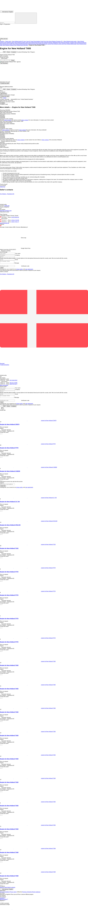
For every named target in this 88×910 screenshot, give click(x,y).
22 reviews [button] (2, 209)
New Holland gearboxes (80, 42)
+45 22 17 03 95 (15, 220)
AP (22, 41)
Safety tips (2, 186)
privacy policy (19, 269)
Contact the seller (5, 83)
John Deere (49, 41)
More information (4, 385)
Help (6, 887)
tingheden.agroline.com (5, 210)
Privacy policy (13, 891)
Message (17, 263)
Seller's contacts (11, 887)
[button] (44, 31)
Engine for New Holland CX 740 (10, 501)
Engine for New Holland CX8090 (10, 471)
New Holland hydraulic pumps (43, 43)
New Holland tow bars (30, 43)
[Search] (26, 18)
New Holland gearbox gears (21, 42)
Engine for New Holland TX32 (9, 548)
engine (4, 97)
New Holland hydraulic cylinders (66, 42)
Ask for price (4, 93)
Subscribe (3, 485)
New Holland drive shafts (6, 43)
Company (17, 255)
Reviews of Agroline (27, 891)
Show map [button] (23, 237)
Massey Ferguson (56, 41)
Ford (45, 41)
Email (16, 259)
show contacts (7, 120)
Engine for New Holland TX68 (9, 852)
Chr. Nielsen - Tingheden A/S (7, 193)
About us (2, 887)
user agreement (29, 269)
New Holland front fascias (35, 42)
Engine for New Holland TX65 (9, 665)
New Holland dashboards (19, 43)
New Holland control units (57, 43)
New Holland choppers (8, 45)
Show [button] (9, 217)
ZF (61, 41)
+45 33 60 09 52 (15, 217)
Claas (31, 41)
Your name (17, 253)
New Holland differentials (70, 43)
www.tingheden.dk (4, 223)
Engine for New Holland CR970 (9, 424)
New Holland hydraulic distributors (49, 42)
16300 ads (6, 205)
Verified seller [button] (3, 204)
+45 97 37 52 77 (15, 221)
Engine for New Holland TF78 (9, 448)
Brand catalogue (36, 891)
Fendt (41, 41)
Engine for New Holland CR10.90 (10, 525)
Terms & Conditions (5, 891)
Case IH (28, 41)
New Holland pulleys (9, 42)
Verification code (25, 266)
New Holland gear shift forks (21, 45)
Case (24, 41)
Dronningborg (36, 41)
